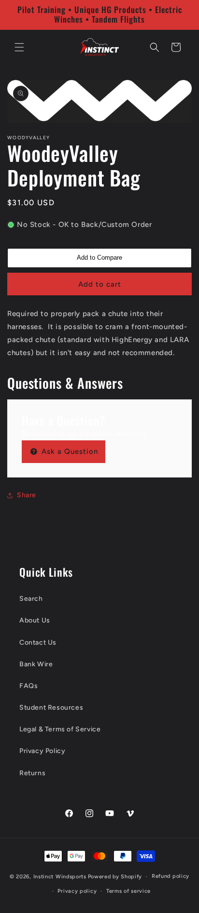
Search (31, 599)
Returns (32, 773)
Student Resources (51, 707)
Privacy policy (77, 891)
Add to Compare (99, 257)
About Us (34, 620)
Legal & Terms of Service (59, 729)
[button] (19, 47)
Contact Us (38, 642)
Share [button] (26, 495)
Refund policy (170, 876)
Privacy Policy (42, 751)
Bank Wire (36, 664)
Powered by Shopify (115, 876)
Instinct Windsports (59, 876)
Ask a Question (68, 451)
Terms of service (128, 891)
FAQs (28, 686)
